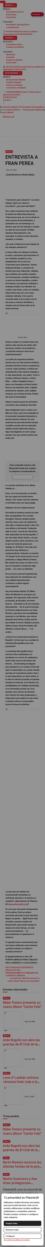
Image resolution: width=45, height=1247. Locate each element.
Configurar (10, 1236)
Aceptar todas (11, 1223)
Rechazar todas (12, 1230)
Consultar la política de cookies (17, 1240)
